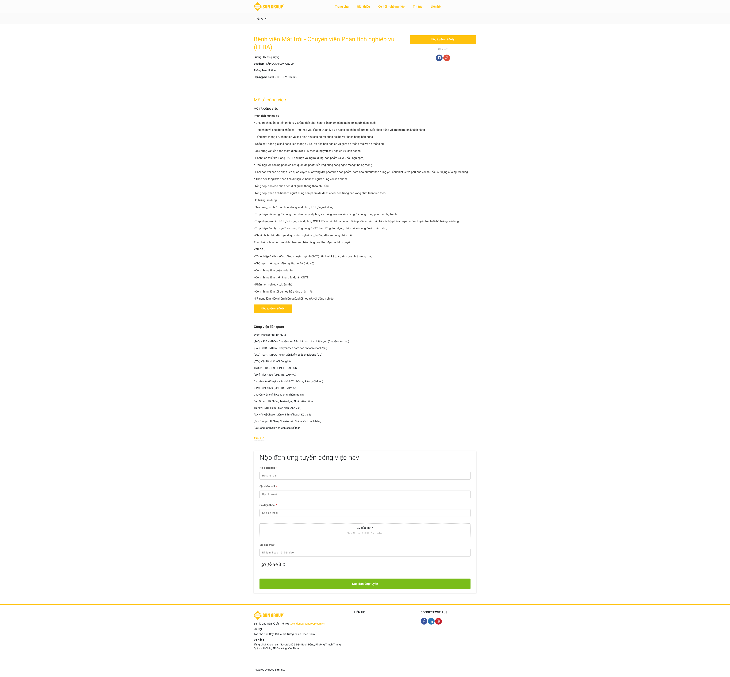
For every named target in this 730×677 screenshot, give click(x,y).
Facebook (439, 58)
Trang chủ (342, 6)
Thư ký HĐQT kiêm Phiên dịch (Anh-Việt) (277, 408)
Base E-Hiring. (276, 669)
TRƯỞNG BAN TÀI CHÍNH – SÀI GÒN (275, 368)
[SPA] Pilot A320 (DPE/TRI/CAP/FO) (275, 388)
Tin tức (418, 6)
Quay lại (261, 18)
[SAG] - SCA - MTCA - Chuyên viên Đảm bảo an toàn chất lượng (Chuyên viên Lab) (301, 341)
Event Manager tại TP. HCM (270, 334)
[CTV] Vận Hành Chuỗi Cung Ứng (273, 361)
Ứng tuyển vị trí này (443, 39)
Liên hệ (436, 6)
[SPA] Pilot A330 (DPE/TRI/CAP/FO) (275, 374)
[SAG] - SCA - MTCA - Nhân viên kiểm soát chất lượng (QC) (288, 354)
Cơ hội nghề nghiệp (391, 6)
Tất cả (258, 438)
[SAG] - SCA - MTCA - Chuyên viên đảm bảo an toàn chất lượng (290, 348)
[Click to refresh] (270, 564)
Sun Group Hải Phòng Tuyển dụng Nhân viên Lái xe (283, 401)
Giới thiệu (363, 6)
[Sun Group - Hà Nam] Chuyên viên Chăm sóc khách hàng (287, 421)
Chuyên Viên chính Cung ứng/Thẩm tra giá (279, 394)
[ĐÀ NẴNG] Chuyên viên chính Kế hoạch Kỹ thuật (282, 414)
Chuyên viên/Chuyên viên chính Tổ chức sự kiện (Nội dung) (288, 381)
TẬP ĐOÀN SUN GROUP (280, 63)
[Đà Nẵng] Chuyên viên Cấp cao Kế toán (277, 428)
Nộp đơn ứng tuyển (365, 584)
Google (446, 58)
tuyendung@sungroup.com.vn (307, 623)
